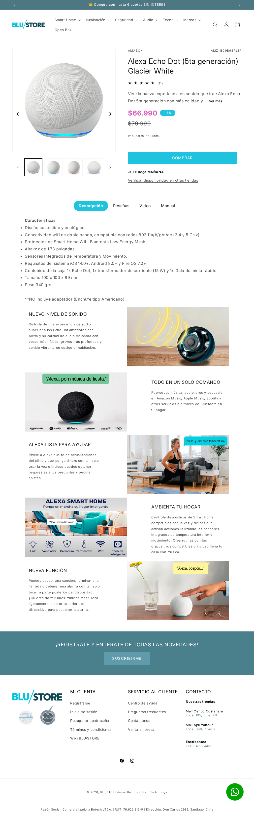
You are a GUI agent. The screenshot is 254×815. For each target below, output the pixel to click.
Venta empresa (141, 729)
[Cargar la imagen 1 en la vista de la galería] (33, 167)
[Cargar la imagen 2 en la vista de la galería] (53, 167)
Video (145, 205)
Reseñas (121, 205)
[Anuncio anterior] (14, 4)
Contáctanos (139, 720)
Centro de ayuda (143, 703)
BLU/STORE (108, 792)
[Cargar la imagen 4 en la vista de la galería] (94, 167)
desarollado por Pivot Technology (142, 792)
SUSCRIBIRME (127, 658)
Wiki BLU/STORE (84, 738)
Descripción (91, 205)
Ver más (215, 101)
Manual (168, 205)
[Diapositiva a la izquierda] (17, 167)
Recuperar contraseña (89, 720)
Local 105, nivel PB (201, 715)
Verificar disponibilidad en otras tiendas (163, 180)
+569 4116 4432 (199, 746)
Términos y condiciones (90, 729)
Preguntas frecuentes (147, 712)
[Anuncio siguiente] (239, 4)
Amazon (135, 50)
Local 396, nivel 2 (201, 729)
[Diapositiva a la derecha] (110, 167)
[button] (215, 24)
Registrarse (80, 703)
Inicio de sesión (83, 712)
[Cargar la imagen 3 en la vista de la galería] (74, 167)
